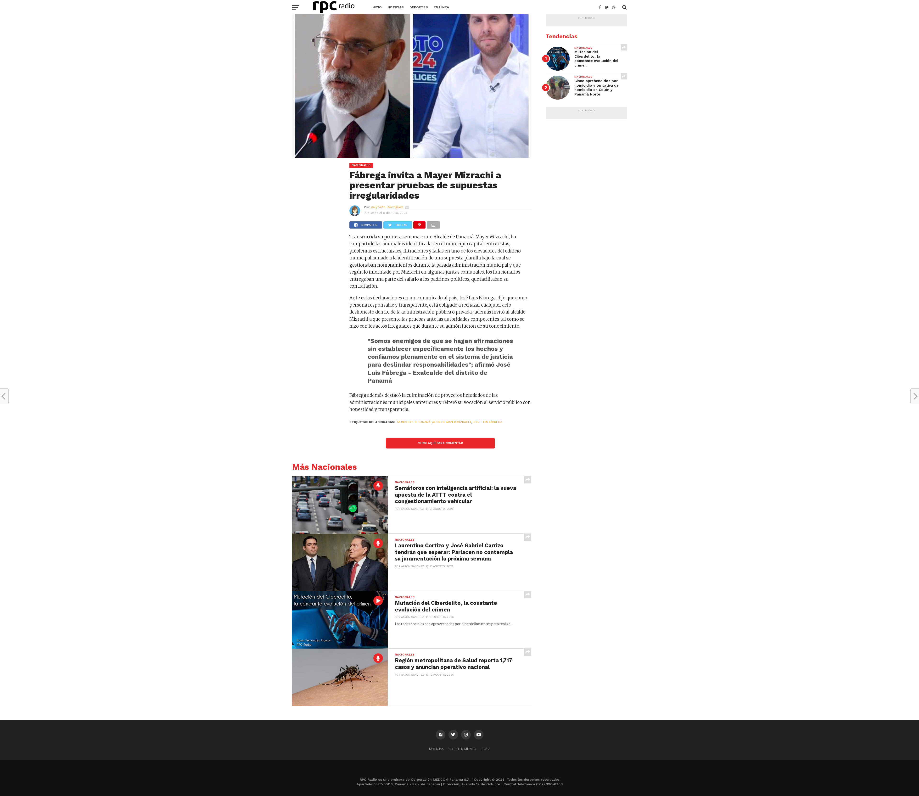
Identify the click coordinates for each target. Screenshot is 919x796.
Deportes (418, 7)
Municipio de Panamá (414, 422)
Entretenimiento (462, 749)
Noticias (395, 7)
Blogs (485, 749)
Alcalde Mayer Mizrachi (451, 422)
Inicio (376, 7)
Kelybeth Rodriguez (387, 207)
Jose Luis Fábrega (487, 422)
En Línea (441, 7)
